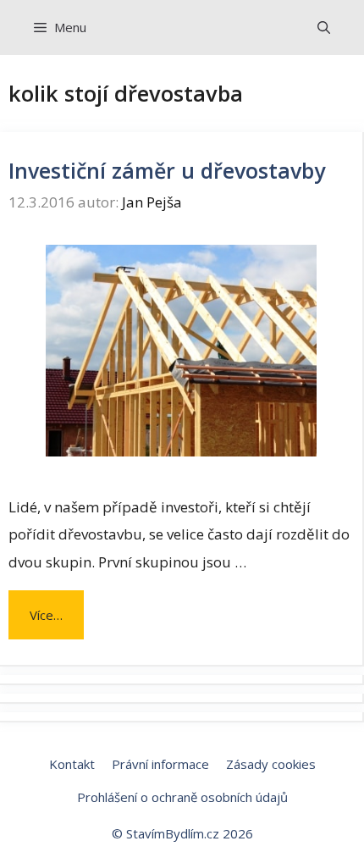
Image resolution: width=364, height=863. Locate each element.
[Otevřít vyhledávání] (324, 27)
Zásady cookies (271, 763)
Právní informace (160, 763)
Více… (46, 614)
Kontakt (72, 763)
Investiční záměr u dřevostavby (166, 170)
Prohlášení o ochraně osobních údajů (182, 796)
